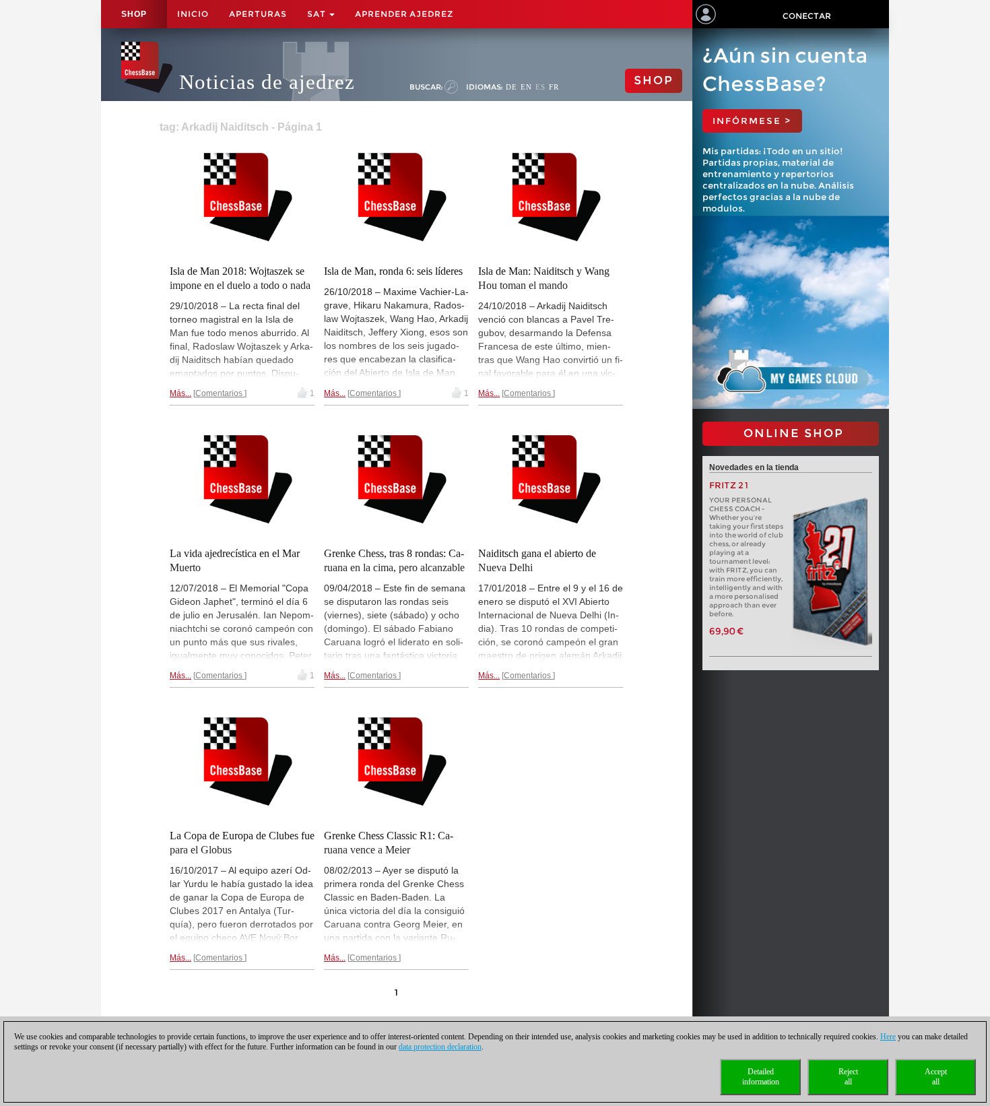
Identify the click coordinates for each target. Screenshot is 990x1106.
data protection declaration (440, 1046)
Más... (180, 393)
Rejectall (848, 1076)
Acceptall (936, 1076)
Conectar (807, 16)
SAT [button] (317, 14)
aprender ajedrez (404, 14)
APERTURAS (258, 14)
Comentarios (219, 393)
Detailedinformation (760, 1076)
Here (888, 1036)
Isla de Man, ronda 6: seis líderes (393, 271)
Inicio (193, 14)
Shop (134, 14)
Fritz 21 (729, 485)
